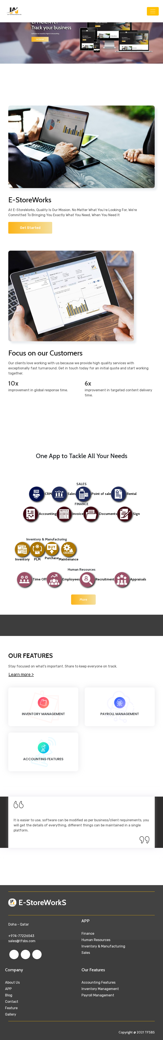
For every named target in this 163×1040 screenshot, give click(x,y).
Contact (11, 1002)
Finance (88, 933)
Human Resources (96, 940)
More (83, 599)
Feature (11, 1008)
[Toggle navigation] (153, 11)
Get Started (30, 228)
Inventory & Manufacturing (103, 946)
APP (8, 989)
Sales (86, 953)
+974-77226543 (21, 936)
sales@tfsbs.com (21, 941)
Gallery (10, 1014)
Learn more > (21, 674)
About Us (12, 982)
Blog (8, 995)
